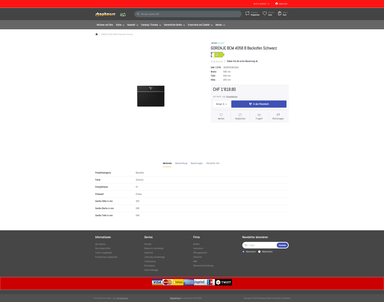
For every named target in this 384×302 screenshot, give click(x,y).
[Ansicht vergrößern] (150, 96)
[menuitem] (104, 24)
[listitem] (150, 96)
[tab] (167, 163)
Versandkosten (231, 96)
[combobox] (188, 14)
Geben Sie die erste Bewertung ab (242, 61)
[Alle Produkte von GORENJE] (218, 42)
